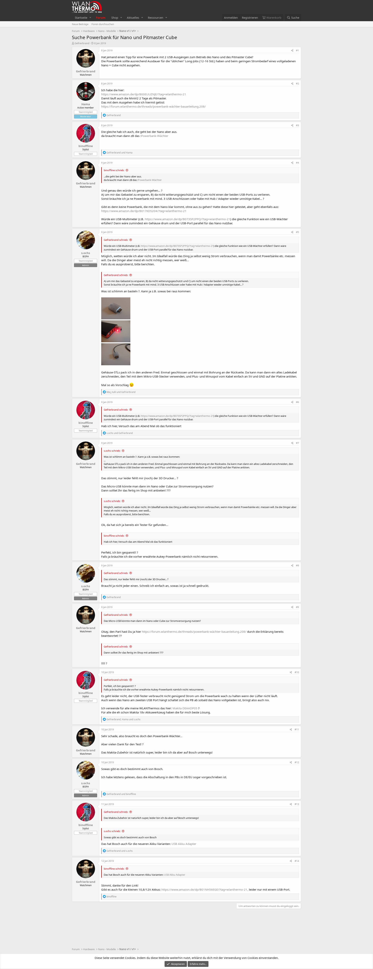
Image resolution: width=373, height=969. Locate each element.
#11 (297, 729)
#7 (297, 443)
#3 (297, 125)
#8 (297, 565)
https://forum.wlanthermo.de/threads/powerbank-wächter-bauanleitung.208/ (153, 106)
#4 (297, 162)
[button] (90, 17)
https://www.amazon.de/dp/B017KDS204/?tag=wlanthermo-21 (143, 211)
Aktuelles (133, 17)
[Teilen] (292, 50)
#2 (297, 83)
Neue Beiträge (80, 24)
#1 (297, 50)
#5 (297, 232)
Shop (114, 17)
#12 (297, 762)
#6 (297, 402)
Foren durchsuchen (103, 24)
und (119, 152)
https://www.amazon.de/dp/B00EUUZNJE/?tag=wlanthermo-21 (143, 94)
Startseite (81, 17)
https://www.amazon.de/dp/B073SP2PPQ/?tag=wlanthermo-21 (187, 219)
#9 (297, 607)
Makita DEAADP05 (185, 708)
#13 (297, 804)
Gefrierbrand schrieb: (116, 240)
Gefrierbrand (82, 43)
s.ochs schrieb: (112, 450)
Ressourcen (155, 17)
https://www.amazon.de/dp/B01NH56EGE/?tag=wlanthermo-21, (204, 889)
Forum (100, 17)
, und (123, 719)
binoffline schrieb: (114, 170)
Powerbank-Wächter (154, 136)
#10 (297, 672)
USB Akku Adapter (184, 844)
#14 (297, 861)
